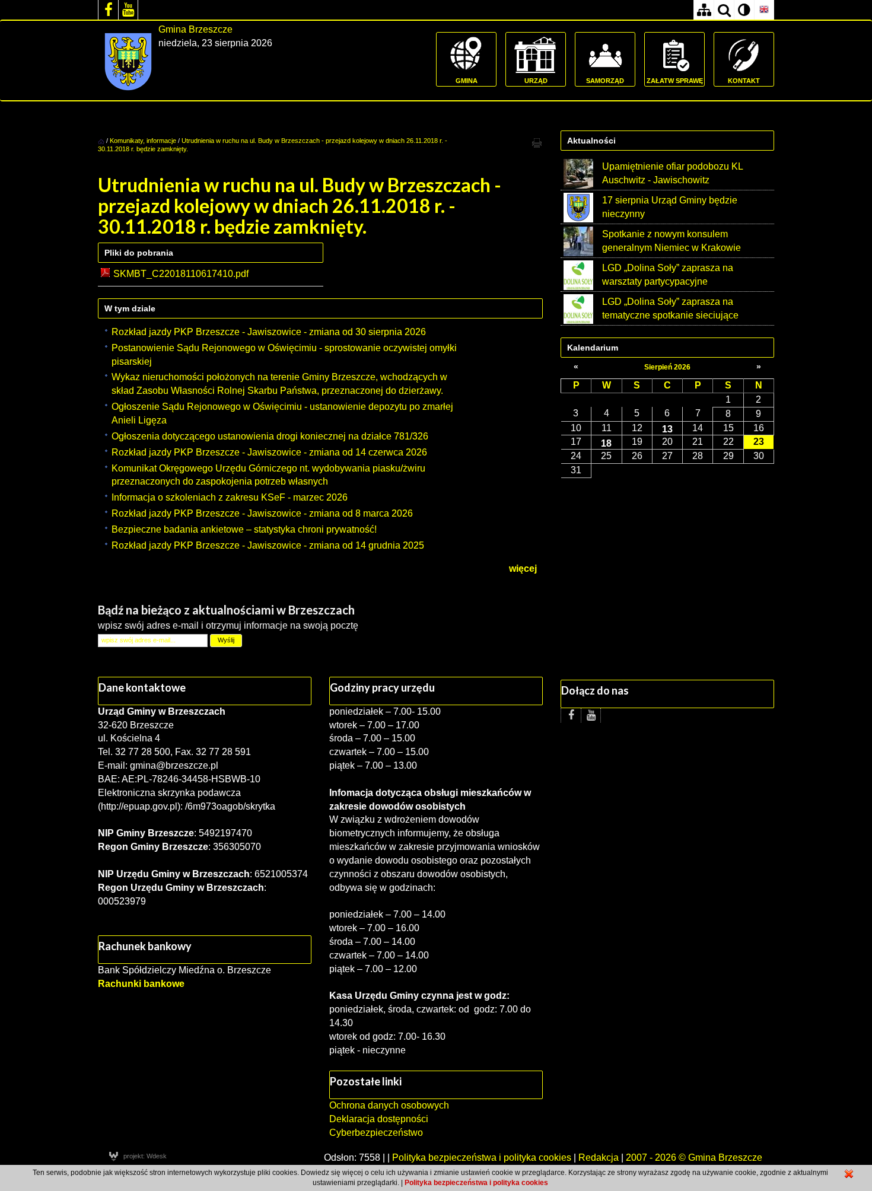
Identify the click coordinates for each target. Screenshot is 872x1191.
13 (667, 429)
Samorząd (605, 80)
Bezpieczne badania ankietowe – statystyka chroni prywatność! (244, 529)
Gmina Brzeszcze (195, 29)
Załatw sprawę (675, 80)
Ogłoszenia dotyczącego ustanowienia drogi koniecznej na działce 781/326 (270, 436)
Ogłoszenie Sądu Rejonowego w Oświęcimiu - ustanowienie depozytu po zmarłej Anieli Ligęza (282, 413)
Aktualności (591, 140)
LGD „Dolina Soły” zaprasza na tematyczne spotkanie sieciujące (670, 308)
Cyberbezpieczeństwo (376, 1133)
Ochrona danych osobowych (389, 1105)
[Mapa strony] (703, 10)
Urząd (536, 80)
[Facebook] (108, 10)
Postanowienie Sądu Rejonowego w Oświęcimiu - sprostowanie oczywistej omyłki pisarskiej (284, 355)
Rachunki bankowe (141, 984)
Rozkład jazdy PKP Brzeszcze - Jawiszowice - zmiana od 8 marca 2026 (262, 513)
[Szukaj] (724, 10)
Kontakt (744, 80)
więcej (523, 568)
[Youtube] (128, 10)
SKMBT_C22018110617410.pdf (181, 274)
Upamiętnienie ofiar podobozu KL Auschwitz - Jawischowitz (672, 173)
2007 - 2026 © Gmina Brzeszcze (694, 1157)
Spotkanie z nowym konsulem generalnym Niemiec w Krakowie (671, 241)
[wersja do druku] (537, 142)
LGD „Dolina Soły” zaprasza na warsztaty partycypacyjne (667, 274)
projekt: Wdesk (145, 1156)
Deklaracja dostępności (378, 1119)
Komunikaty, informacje (143, 140)
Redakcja (598, 1157)
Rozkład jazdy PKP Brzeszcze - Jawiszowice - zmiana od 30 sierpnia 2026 (269, 332)
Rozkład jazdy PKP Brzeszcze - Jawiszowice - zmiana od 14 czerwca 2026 (269, 452)
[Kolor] (744, 10)
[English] (764, 10)
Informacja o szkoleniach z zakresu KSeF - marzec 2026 (230, 497)
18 (606, 443)
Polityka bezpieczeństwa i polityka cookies (481, 1157)
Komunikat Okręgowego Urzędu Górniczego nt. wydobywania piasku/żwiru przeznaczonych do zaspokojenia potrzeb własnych (268, 475)
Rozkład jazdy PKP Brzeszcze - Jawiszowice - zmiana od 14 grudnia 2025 (268, 545)
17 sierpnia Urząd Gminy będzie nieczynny (669, 207)
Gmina (467, 80)
